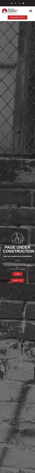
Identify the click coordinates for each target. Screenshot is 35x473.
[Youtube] (23, 3)
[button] (30, 10)
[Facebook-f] (16, 3)
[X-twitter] (19, 3)
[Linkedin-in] (12, 3)
